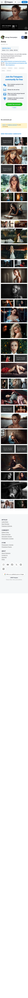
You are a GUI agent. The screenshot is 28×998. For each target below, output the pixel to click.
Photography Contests (7, 538)
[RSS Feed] (3, 569)
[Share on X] (25, 37)
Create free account (14, 104)
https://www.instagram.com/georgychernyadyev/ (13, 61)
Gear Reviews (5, 524)
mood (15, 68)
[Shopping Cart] (15, 2)
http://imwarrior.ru (10, 65)
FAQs (3, 559)
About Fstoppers (6, 553)
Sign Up (24, 2)
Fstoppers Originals (7, 526)
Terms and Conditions (17, 579)
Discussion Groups (7, 536)
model (3, 70)
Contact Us (5, 555)
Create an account (12, 125)
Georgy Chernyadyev (11, 37)
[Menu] (2, 2)
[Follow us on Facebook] (12, 564)
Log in (14, 107)
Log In (19, 2)
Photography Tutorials (7, 545)
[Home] (8, 2)
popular (9, 70)
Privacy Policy (9, 579)
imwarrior (21, 68)
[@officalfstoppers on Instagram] (3, 564)
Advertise (4, 557)
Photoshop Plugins (7, 547)
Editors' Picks (5, 532)
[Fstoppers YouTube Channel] (8, 564)
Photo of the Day (6, 534)
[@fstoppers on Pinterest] (21, 564)
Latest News (5, 522)
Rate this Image (6, 25)
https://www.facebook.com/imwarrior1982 (16, 63)
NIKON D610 (6, 48)
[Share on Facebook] (22, 37)
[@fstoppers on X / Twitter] (16, 564)
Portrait (4, 68)
